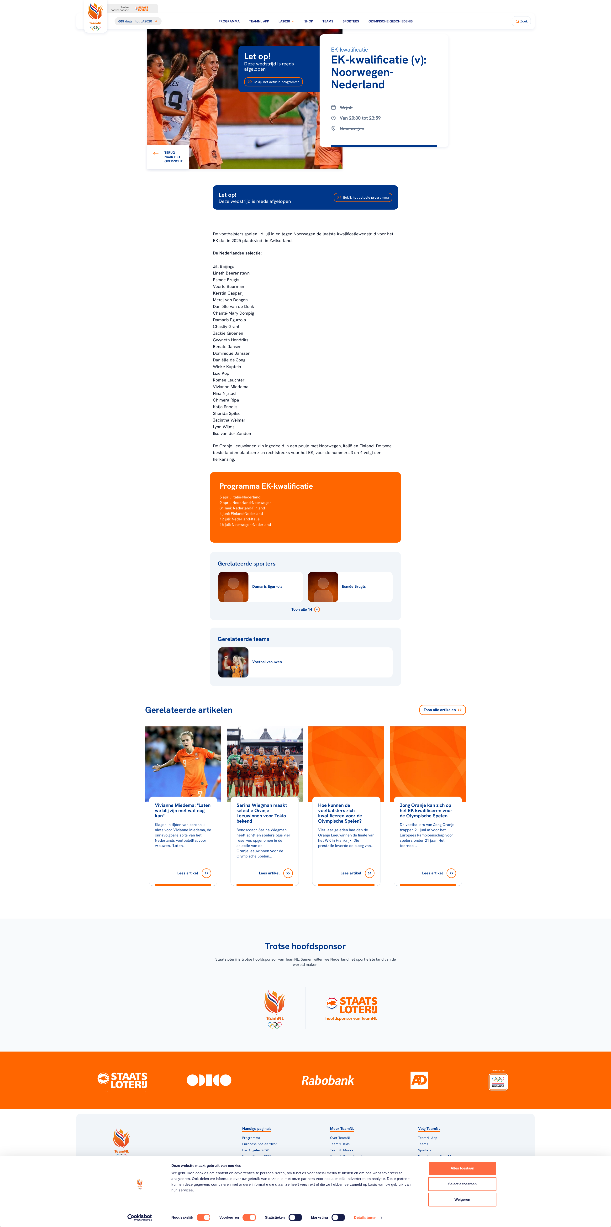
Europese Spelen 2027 (259, 1144)
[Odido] (209, 1080)
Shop (308, 21)
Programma (229, 21)
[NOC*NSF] (498, 1080)
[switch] (249, 1217)
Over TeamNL (340, 1138)
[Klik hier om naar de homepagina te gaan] (95, 16)
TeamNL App (259, 21)
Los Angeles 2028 (255, 1150)
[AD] (419, 1080)
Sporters (351, 21)
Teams (327, 21)
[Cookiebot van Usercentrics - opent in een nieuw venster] (140, 1217)
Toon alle (440, 709)
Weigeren (462, 1199)
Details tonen (365, 1218)
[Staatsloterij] (122, 1080)
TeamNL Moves (341, 1150)
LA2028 (284, 21)
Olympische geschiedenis (391, 21)
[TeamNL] (274, 1008)
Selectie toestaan (462, 1184)
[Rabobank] (328, 1080)
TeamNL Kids (340, 1144)
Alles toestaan (462, 1168)
